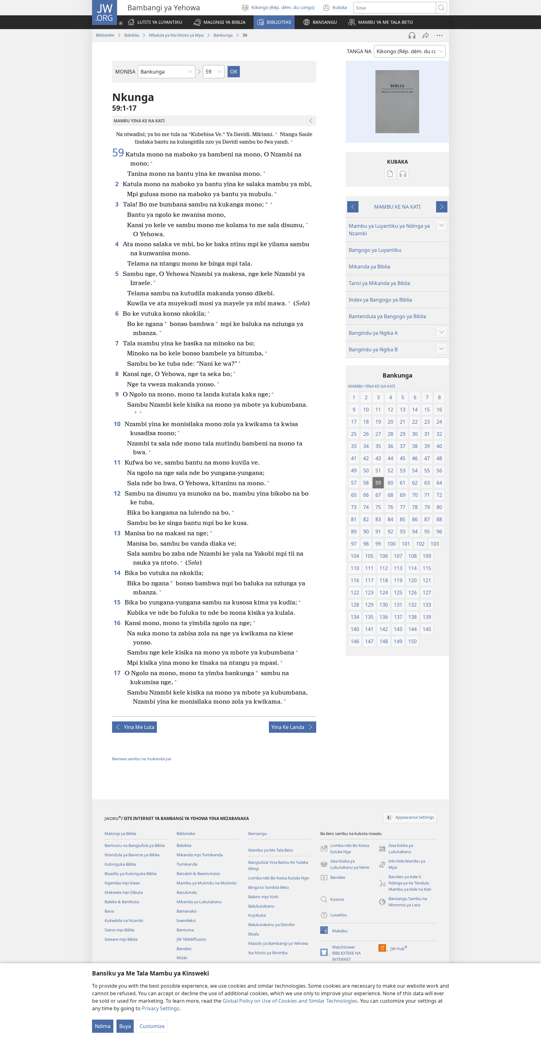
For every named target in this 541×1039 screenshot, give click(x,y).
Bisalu (253, 934)
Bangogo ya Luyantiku (375, 250)
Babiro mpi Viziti (263, 896)
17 (117, 673)
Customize (152, 1026)
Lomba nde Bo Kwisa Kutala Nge (278, 878)
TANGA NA (359, 51)
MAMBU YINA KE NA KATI (371, 386)
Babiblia (131, 35)
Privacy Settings (160, 1008)
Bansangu (257, 833)
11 (117, 462)
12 (117, 493)
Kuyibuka (257, 915)
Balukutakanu (261, 906)
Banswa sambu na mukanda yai (141, 758)
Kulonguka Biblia (120, 864)
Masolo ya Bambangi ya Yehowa (278, 943)
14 (117, 573)
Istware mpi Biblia (121, 939)
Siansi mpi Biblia (119, 930)
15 (117, 602)
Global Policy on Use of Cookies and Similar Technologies (290, 1000)
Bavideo (184, 948)
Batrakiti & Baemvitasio (198, 873)
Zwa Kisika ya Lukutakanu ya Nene (344, 864)
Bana (109, 911)
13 (117, 533)
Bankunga (223, 35)
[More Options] (439, 35)
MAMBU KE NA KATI (397, 206)
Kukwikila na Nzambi (124, 920)
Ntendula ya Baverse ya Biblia (132, 855)
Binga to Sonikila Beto (268, 887)
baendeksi (186, 920)
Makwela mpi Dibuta (124, 892)
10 (117, 424)
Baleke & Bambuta (122, 901)
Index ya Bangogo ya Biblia (380, 299)
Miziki (182, 957)
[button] (219, 22)
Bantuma (185, 930)
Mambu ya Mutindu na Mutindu (207, 883)
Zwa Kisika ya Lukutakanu (396, 849)
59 (118, 152)
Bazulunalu (187, 892)
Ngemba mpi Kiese (122, 883)
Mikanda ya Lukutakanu (199, 901)
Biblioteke (105, 35)
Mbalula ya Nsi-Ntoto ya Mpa (176, 35)
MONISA (125, 71)
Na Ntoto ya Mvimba (267, 952)
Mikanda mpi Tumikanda (200, 855)
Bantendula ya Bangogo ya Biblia (387, 316)
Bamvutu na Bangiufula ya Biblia (135, 845)
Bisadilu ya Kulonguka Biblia (131, 873)
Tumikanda (187, 864)
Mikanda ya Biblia (369, 266)
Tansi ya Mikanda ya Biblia (379, 283)
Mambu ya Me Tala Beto (270, 850)
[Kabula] (425, 35)
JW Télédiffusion (191, 939)
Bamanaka (186, 911)
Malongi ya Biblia (120, 833)
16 (117, 623)
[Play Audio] (412, 35)
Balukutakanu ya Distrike (271, 924)
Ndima (103, 1026)
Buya (125, 1026)
